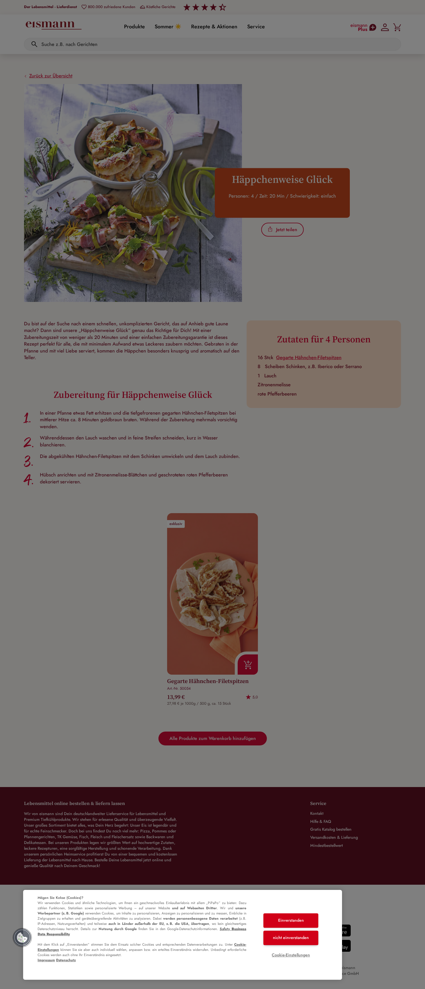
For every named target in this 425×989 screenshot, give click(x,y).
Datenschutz (66, 960)
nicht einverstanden (291, 937)
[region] (182, 935)
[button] (22, 937)
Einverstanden (291, 920)
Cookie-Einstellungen (291, 955)
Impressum (46, 960)
